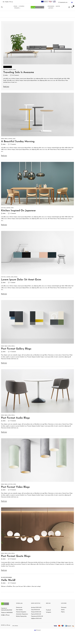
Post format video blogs (15, 487)
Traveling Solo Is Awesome (18, 72)
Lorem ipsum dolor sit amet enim (21, 279)
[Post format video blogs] (37, 439)
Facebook (48, 610)
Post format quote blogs (15, 556)
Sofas (14, 69)
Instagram (48, 612)
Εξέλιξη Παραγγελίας (21, 616)
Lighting (10, 69)
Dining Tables (4, 138)
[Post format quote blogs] (37, 508)
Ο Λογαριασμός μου (62, 2)
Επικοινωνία (19, 607)
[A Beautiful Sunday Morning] (37, 93)
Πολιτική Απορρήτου (21, 611)
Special (13, 415)
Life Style (5, 69)
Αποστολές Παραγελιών (22, 614)
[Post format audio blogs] (37, 370)
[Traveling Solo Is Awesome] (37, 24)
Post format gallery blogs (16, 349)
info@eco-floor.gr (9, 1)
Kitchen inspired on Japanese (18, 210)
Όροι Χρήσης (19, 609)
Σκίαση (62, 609)
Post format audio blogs (15, 418)
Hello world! (8, 580)
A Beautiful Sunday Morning (17, 141)
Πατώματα (63, 607)
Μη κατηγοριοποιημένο (6, 577)
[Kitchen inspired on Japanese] (37, 162)
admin (6, 75)
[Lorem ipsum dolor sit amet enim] (37, 231)
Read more (6, 86)
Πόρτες (63, 611)
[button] (72, 7)
